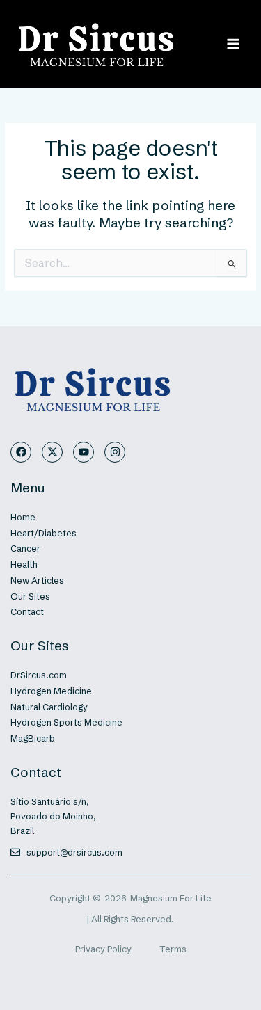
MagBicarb (32, 738)
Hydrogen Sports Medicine (66, 722)
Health (24, 564)
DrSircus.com (38, 675)
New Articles (37, 580)
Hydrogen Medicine (51, 691)
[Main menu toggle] (233, 43)
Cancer (25, 548)
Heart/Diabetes (43, 533)
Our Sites (30, 596)
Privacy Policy (103, 949)
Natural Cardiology (49, 707)
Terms (173, 949)
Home (22, 517)
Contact (27, 612)
